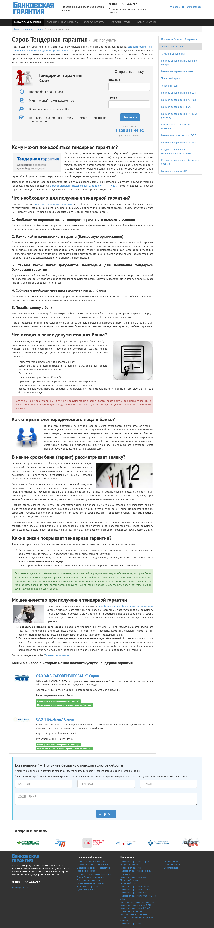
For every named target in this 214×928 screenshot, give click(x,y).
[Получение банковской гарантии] (34, 8)
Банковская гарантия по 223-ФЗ (178, 99)
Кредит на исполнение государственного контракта (133, 913)
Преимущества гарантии (88, 880)
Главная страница (23, 29)
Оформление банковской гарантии (93, 867)
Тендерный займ (170, 85)
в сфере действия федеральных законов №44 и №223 (83, 185)
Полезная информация (61, 22)
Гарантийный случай (86, 870)
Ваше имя (114, 79)
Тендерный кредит (171, 78)
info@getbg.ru (192, 6)
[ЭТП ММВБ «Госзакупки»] (126, 842)
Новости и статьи (121, 22)
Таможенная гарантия (173, 53)
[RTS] (93, 842)
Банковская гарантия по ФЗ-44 (91, 861)
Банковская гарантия (27, 22)
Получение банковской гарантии (179, 39)
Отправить (130, 117)
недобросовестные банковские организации (125, 606)
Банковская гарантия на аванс (177, 71)
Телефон (113, 97)
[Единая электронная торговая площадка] (158, 842)
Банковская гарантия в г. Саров (134, 861)
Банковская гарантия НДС (175, 171)
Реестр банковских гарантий (90, 877)
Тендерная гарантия (172, 46)
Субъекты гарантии (86, 889)
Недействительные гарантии (90, 883)
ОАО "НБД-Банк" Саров (55, 719)
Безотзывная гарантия (87, 886)
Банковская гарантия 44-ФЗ (176, 106)
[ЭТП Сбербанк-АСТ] (28, 842)
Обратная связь (146, 22)
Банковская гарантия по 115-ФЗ (178, 142)
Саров (176, 6)
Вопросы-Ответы (94, 22)
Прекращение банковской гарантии (94, 874)
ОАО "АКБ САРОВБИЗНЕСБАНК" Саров (67, 675)
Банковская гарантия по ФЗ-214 (178, 92)
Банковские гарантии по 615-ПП (178, 135)
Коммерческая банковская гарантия (137, 902)
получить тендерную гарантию (53, 204)
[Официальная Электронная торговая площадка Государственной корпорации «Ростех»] (61, 842)
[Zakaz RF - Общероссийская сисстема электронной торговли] (191, 842)
